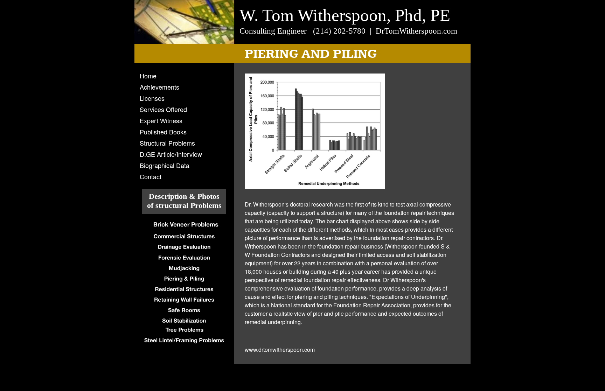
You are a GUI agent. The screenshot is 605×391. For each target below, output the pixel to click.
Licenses (152, 98)
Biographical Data (164, 165)
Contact (150, 176)
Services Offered (163, 109)
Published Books (163, 131)
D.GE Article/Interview (171, 154)
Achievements (159, 86)
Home (148, 75)
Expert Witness (161, 120)
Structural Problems (167, 142)
